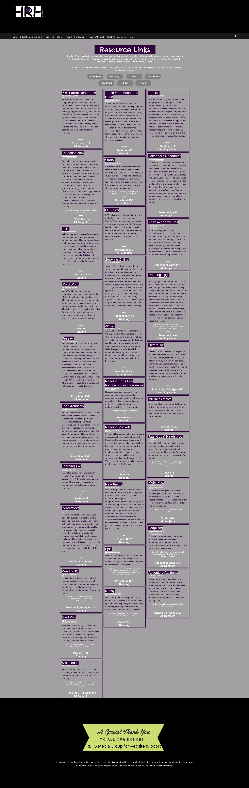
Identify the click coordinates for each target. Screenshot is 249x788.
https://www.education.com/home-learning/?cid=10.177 (69, 157)
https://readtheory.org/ (112, 487)
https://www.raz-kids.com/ (154, 440)
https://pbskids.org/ (111, 213)
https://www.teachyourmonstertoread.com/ (112, 100)
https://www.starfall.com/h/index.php (113, 163)
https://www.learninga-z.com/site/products (69, 469)
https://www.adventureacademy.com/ (156, 576)
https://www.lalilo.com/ (69, 231)
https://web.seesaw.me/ (70, 341)
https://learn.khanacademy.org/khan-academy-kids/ (156, 226)
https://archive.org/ (155, 402)
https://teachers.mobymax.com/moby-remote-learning (156, 486)
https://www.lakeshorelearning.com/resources (156, 159)
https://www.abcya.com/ (113, 328)
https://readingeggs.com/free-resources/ (112, 388)
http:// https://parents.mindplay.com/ (69, 621)
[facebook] (235, 36)
